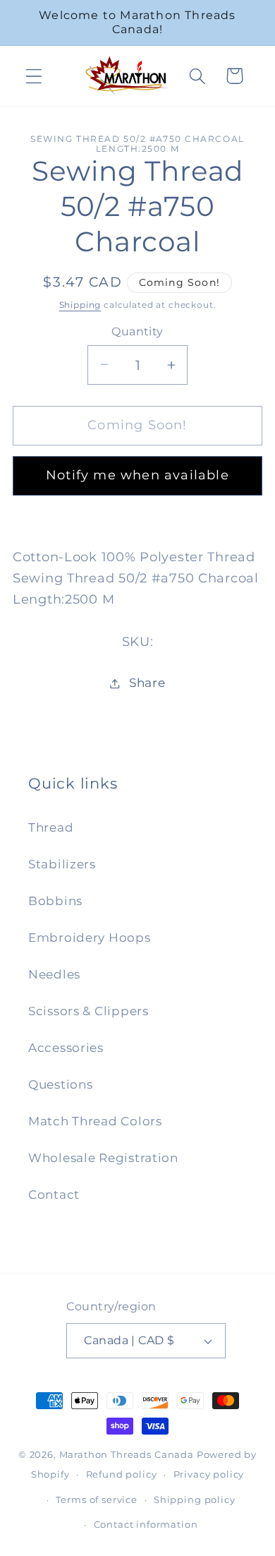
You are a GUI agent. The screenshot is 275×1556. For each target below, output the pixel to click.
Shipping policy (195, 1499)
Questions (60, 1084)
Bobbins (55, 901)
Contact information (146, 1524)
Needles (54, 974)
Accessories (66, 1048)
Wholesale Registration (103, 1158)
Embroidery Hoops (89, 937)
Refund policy (121, 1474)
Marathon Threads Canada (126, 1454)
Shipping (80, 304)
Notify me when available (137, 475)
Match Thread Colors (95, 1121)
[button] (34, 76)
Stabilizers (62, 864)
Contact (54, 1194)
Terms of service (96, 1499)
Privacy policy (209, 1474)
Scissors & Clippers (88, 1011)
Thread (50, 827)
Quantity (137, 331)
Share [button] (147, 683)
